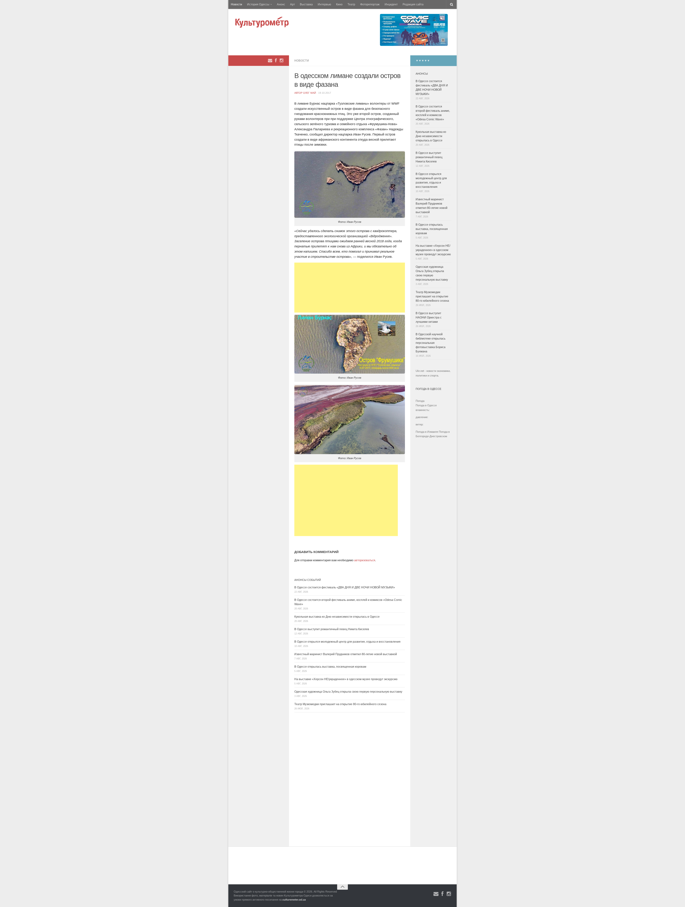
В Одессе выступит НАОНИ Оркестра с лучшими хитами (429, 317)
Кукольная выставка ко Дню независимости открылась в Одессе (337, 616)
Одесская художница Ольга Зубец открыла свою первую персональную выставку (348, 691)
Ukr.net (420, 370)
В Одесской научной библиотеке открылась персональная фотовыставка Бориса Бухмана (430, 343)
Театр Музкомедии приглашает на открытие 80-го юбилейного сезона (340, 704)
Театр (351, 4)
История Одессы (258, 4)
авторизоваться (364, 560)
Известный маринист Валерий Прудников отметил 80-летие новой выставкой (345, 654)
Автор (298, 92)
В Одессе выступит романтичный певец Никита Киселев (331, 629)
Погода (420, 400)
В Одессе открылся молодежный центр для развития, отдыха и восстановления (347, 641)
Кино (339, 4)
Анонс (281, 4)
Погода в (426, 405)
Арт (292, 4)
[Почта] (270, 60)
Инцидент (391, 4)
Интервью (324, 4)
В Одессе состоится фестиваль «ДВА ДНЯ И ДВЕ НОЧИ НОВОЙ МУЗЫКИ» (344, 587)
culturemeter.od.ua (294, 899)
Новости (236, 4)
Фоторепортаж (370, 4)
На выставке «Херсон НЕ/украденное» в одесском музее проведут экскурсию (345, 679)
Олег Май (309, 92)
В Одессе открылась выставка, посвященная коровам (330, 666)
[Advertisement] (349, 288)
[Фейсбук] (276, 60)
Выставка (306, 4)
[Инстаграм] (281, 60)
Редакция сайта (413, 4)
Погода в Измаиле (427, 431)
